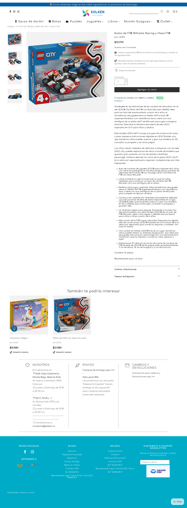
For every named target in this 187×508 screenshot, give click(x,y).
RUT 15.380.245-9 (115, 472)
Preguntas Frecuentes (72, 455)
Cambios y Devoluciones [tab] (125, 269)
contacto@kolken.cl (44, 426)
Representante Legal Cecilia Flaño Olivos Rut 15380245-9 (72, 477)
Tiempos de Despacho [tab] (124, 277)
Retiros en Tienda (72, 465)
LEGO (122, 37)
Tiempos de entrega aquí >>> (99, 370)
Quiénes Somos (115, 451)
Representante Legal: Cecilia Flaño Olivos (115, 469)
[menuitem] (29, 21)
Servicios (72, 451)
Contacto (115, 455)
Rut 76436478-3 (72, 472)
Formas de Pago (72, 462)
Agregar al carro (147, 90)
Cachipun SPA (72, 469)
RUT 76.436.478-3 (115, 465)
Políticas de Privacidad (115, 458)
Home (10, 27)
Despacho (72, 458)
